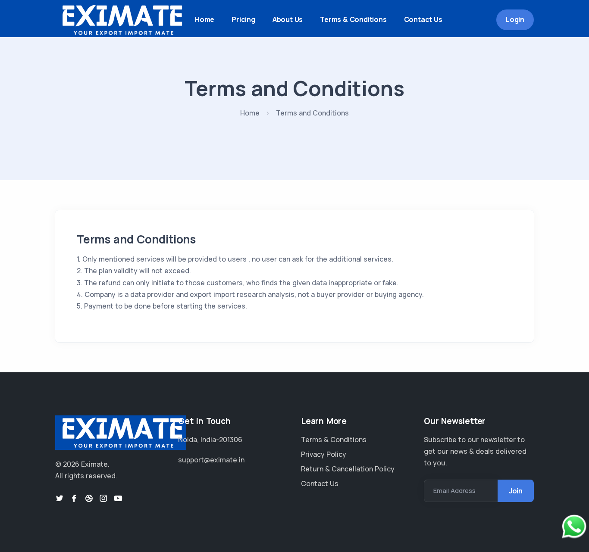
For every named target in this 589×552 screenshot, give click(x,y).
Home (204, 19)
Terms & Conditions (353, 19)
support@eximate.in (211, 460)
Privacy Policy (323, 454)
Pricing (243, 19)
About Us (288, 19)
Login (515, 19)
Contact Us (423, 19)
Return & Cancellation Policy (348, 469)
